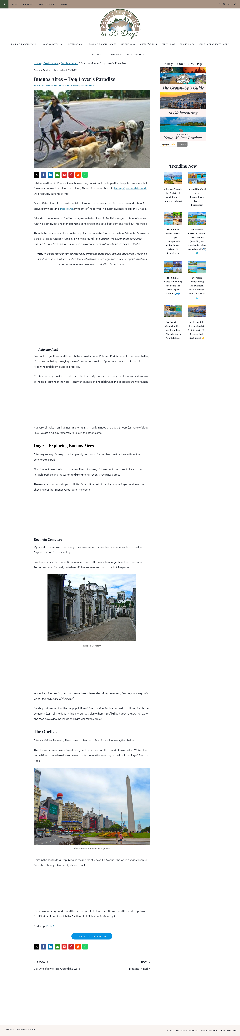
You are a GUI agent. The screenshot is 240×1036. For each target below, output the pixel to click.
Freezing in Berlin (139, 965)
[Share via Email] (57, 175)
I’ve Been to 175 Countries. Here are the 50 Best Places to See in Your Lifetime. (173, 330)
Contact (64, 4)
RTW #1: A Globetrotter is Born (62, 85)
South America (88, 85)
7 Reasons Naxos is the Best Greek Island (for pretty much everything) (173, 195)
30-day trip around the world (130, 188)
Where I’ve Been (148, 44)
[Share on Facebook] (43, 175)
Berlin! (50, 926)
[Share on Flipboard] (64, 175)
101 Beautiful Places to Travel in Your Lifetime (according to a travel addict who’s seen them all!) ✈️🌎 (197, 241)
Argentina (39, 85)
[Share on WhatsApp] (85, 175)
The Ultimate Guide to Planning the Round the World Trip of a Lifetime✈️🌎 (173, 285)
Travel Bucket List (137, 54)
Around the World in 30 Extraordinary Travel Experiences (197, 197)
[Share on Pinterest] (71, 175)
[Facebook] (219, 4)
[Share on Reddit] (78, 175)
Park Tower (66, 208)
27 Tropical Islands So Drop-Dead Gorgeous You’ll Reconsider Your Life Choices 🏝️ (197, 287)
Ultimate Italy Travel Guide (107, 54)
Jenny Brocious (43, 70)
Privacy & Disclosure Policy (21, 1029)
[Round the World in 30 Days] (120, 23)
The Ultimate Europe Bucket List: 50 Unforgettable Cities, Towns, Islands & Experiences (173, 241)
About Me (28, 4)
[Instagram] (224, 4)
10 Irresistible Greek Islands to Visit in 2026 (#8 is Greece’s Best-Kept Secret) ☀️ (197, 330)
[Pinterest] (229, 4)
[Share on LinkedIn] (50, 175)
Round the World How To (102, 44)
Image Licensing (46, 4)
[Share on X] (36, 175)
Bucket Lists (187, 44)
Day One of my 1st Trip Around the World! (57, 965)
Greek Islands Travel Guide (214, 44)
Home (15, 4)
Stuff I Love (168, 44)
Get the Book (128, 44)
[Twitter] (234, 4)
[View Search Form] (4, 4)
